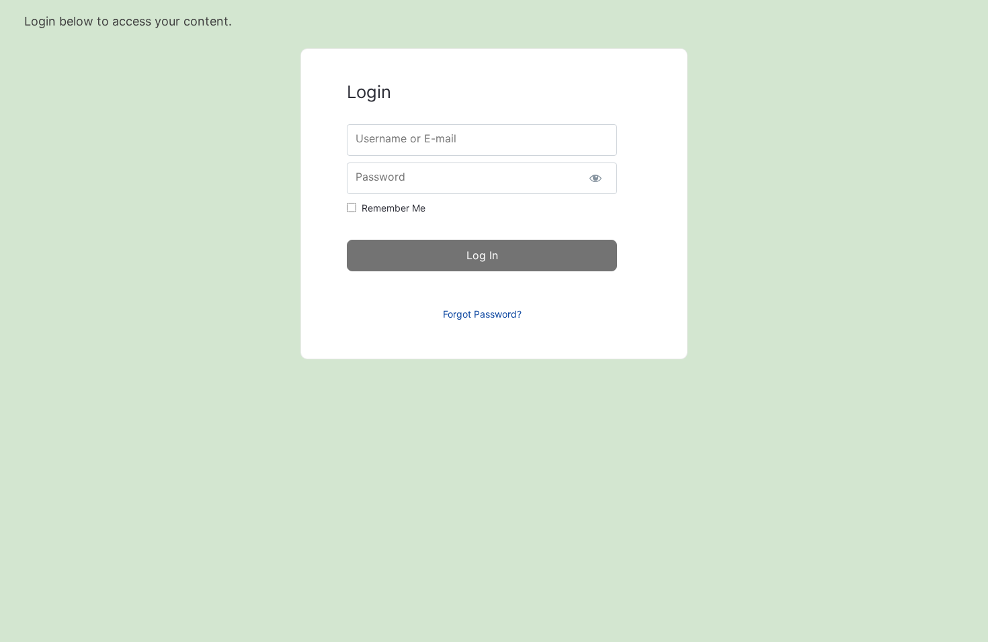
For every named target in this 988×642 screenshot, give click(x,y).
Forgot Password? (482, 314)
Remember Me (393, 208)
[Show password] (595, 178)
